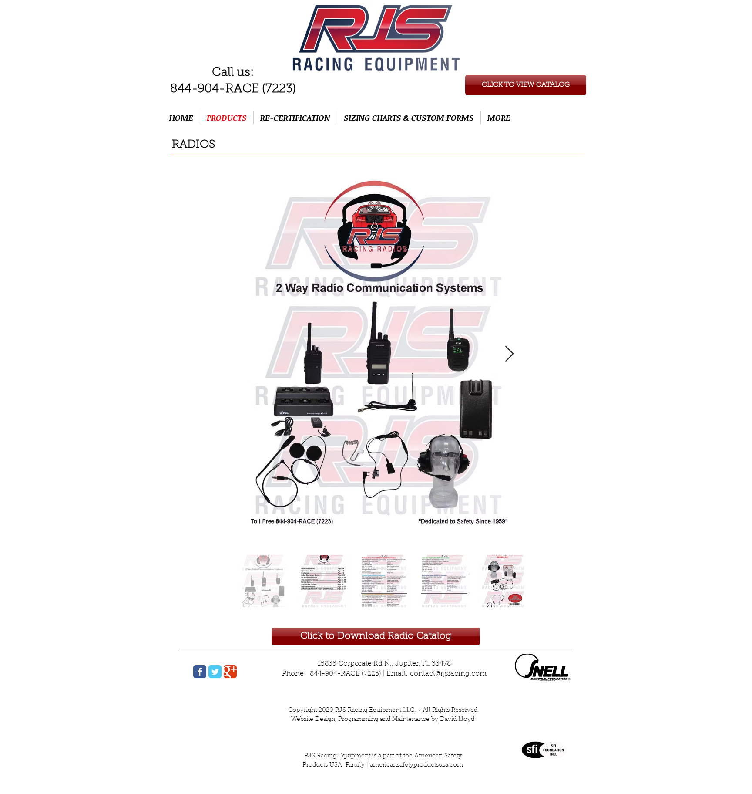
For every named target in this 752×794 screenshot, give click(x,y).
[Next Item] (509, 354)
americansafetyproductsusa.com (416, 765)
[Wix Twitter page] (215, 671)
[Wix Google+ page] (230, 671)
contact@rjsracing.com (448, 673)
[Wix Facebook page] (199, 671)
